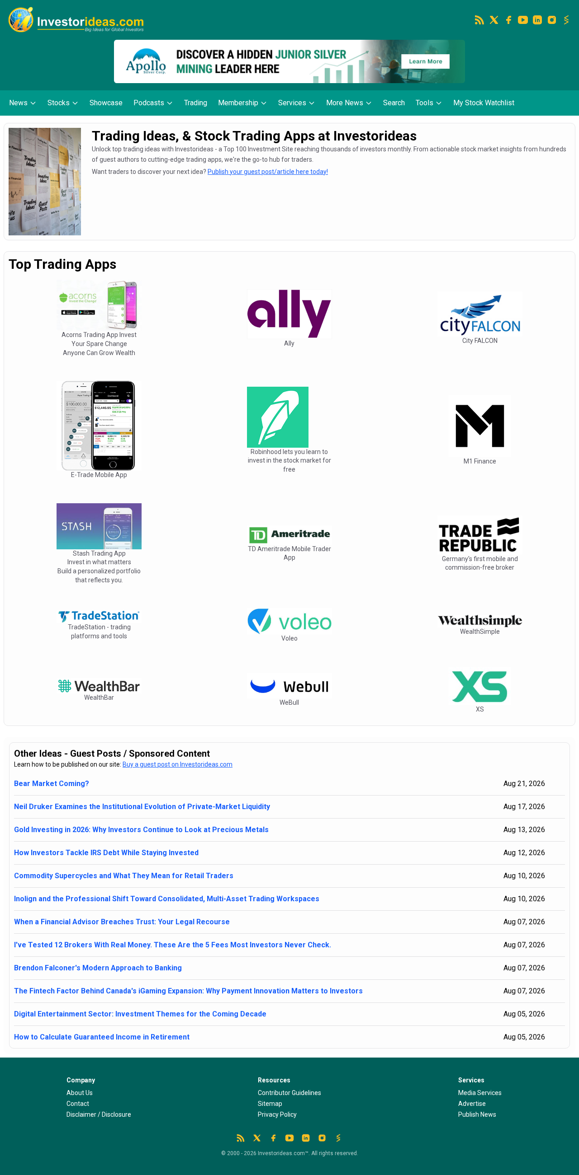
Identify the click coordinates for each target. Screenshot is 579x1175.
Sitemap (270, 1103)
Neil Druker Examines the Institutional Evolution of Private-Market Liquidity (142, 806)
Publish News (477, 1114)
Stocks (58, 102)
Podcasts (148, 102)
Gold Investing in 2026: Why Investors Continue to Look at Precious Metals (141, 829)
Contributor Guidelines (289, 1092)
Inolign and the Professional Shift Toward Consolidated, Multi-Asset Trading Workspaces (166, 898)
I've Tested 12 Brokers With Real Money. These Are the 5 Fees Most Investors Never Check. (172, 945)
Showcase (106, 102)
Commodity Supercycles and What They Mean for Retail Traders (123, 875)
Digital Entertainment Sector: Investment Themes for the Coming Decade (140, 1014)
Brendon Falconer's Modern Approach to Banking (98, 968)
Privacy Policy (277, 1114)
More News (344, 102)
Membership (238, 102)
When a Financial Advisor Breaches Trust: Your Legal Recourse (122, 922)
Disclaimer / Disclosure (98, 1114)
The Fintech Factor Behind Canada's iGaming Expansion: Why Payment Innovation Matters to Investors (188, 991)
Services (292, 102)
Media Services (480, 1092)
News (18, 102)
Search (394, 102)
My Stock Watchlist (483, 102)
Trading (195, 102)
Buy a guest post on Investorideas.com (178, 764)
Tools (424, 102)
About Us (79, 1092)
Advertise (472, 1103)
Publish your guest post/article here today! (268, 171)
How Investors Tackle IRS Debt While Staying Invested (106, 852)
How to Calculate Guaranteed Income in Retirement (102, 1037)
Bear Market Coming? (51, 783)
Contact (77, 1103)
